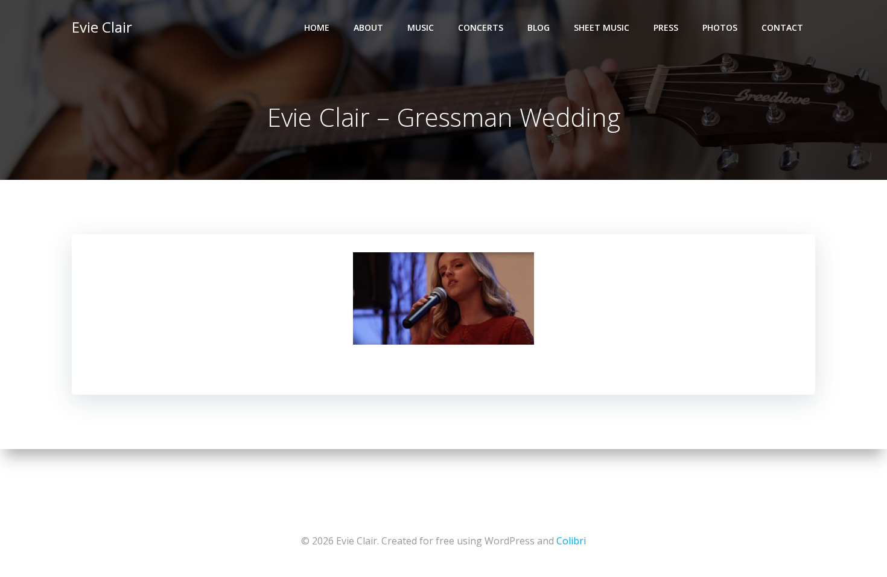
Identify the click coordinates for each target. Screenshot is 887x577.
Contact (782, 27)
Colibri (571, 540)
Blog (538, 27)
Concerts (480, 27)
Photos (719, 27)
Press (665, 27)
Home (316, 27)
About (368, 27)
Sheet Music (601, 27)
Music (420, 27)
